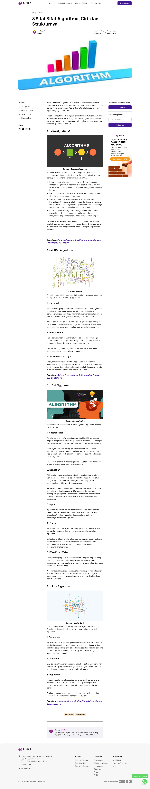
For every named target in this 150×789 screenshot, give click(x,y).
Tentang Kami (96, 3)
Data (40, 13)
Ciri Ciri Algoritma (24, 114)
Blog (34, 13)
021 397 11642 (26, 765)
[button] (50, 3)
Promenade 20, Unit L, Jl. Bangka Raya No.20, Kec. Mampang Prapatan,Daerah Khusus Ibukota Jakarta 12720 (37, 758)
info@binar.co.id (27, 768)
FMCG (96, 775)
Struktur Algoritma (25, 118)
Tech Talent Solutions (82, 766)
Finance (96, 772)
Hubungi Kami (124, 3)
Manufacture (98, 766)
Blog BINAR (117, 760)
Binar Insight (69, 714)
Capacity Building (81, 760)
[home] (25, 3)
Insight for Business (120, 763)
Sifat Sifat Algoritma (25, 110)
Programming (80, 714)
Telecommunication (101, 763)
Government (98, 760)
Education (97, 769)
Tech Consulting (80, 763)
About (115, 766)
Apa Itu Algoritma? (24, 107)
